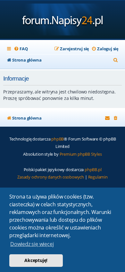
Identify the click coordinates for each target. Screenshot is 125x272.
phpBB (57, 139)
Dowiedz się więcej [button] (32, 244)
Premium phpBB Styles (81, 154)
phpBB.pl (93, 169)
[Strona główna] (62, 20)
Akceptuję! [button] (35, 260)
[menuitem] (21, 48)
